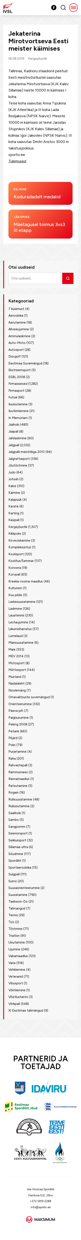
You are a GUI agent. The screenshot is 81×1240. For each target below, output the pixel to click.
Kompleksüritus (19, 547)
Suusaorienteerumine (24, 888)
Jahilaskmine (17, 438)
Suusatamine (17, 895)
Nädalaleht (16, 683)
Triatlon (14, 936)
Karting (13, 513)
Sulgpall (14, 874)
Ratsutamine (17, 786)
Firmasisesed (17, 384)
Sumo (12, 881)
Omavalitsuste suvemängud (29, 697)
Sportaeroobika (19, 867)
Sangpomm (16, 827)
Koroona (14, 568)
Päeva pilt (15, 711)
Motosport (16, 663)
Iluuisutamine (18, 404)
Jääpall (13, 431)
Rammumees (18, 772)
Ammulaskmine (19, 336)
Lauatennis (16, 615)
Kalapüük (15, 500)
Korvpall (14, 574)
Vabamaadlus (18, 956)
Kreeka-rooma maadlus (25, 581)
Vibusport (15, 983)
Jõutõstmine (17, 465)
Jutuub (13, 479)
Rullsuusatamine (20, 799)
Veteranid (15, 977)
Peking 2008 (17, 724)
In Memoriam (18, 418)
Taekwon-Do (18, 901)
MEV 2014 (16, 656)
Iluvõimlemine (18, 411)
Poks (12, 745)
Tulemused (17, 161)
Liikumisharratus (20, 629)
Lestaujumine (18, 622)
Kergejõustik (37, 59)
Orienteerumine (20, 704)
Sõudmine (15, 854)
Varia (12, 963)
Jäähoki (13, 425)
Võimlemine (16, 990)
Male (12, 649)
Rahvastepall (17, 765)
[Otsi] (67, 278)
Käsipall (13, 520)
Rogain (13, 792)
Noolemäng (17, 690)
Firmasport (16, 391)
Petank (13, 731)
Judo (12, 472)
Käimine (14, 493)
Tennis (13, 915)
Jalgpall (13, 445)
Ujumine (14, 949)
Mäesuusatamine (20, 643)
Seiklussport (17, 840)
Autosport (16, 350)
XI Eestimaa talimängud (25, 1010)
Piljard (12, 738)
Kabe (12, 486)
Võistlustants (18, 997)
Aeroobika (15, 316)
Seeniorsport (18, 833)
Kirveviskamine (19, 540)
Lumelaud (15, 636)
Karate (13, 506)
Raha (12, 758)
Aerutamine (17, 322)
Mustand (14, 677)
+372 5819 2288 (40, 1201)
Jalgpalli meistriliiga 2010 (26, 452)
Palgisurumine (18, 718)
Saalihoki (14, 813)
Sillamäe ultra (18, 847)
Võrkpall (14, 1004)
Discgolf (14, 356)
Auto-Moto (16, 343)
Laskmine (15, 609)
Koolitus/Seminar (21, 561)
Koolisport (16, 554)
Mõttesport (17, 670)
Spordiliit (14, 861)
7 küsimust (16, 309)
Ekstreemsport (19, 370)
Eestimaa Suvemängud (25, 363)
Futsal (12, 397)
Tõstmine (15, 929)
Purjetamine (17, 752)
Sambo (13, 820)
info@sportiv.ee (41, 1207)
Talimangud (16, 908)
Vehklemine (16, 970)
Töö (11, 922)
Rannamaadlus (19, 779)
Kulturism (15, 588)
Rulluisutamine (19, 806)
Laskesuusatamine (21, 602)
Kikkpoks (14, 534)
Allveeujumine (18, 329)
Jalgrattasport (19, 459)
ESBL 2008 (16, 377)
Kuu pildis (15, 595)
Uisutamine (16, 942)
